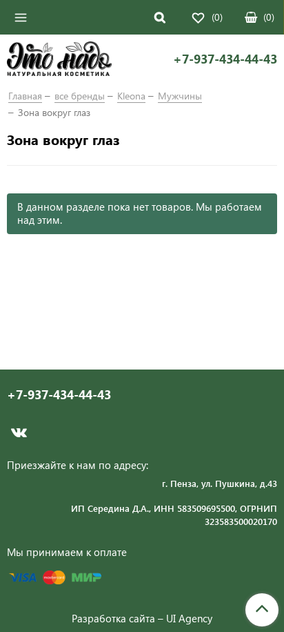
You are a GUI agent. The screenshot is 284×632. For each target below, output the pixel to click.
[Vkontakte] (19, 433)
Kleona (131, 95)
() (268, 16)
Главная (25, 95)
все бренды (79, 95)
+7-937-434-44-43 (225, 59)
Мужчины (180, 95)
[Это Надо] (59, 61)
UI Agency (189, 618)
